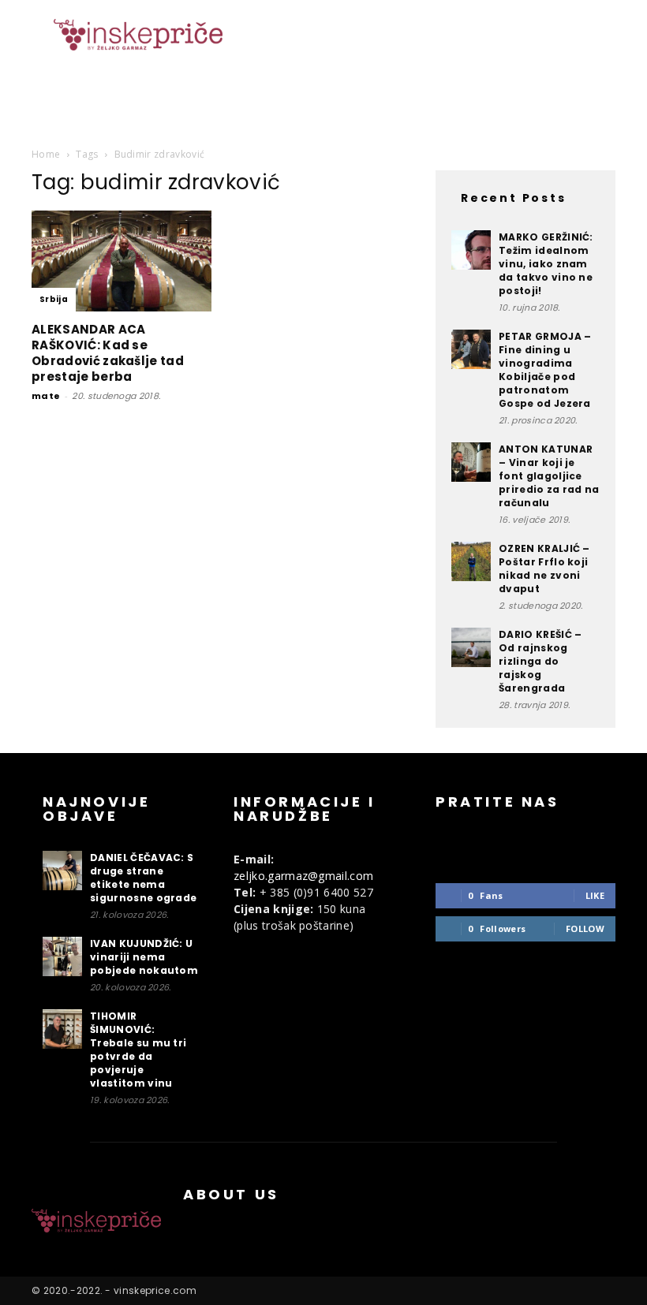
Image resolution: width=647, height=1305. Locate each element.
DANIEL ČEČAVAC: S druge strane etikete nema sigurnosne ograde (143, 877)
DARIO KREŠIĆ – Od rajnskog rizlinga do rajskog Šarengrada (540, 661)
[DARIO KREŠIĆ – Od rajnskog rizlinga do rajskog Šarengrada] (471, 647)
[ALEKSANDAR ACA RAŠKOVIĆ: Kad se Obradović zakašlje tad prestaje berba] (121, 261)
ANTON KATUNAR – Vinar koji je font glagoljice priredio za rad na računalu (549, 475)
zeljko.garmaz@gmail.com (303, 875)
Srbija (53, 299)
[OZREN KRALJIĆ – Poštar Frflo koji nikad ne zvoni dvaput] (471, 561)
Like (594, 895)
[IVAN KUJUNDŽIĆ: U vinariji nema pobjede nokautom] (62, 956)
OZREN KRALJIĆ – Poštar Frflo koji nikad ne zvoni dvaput (544, 568)
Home (46, 154)
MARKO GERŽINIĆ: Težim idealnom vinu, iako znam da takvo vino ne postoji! (546, 263)
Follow (585, 928)
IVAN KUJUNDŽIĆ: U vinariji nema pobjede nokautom (144, 957)
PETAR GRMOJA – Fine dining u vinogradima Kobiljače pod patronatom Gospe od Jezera (545, 370)
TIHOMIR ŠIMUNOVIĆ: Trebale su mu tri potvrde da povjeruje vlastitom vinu (138, 1049)
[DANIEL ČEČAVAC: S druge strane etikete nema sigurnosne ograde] (62, 870)
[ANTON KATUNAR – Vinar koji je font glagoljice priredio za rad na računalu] (471, 462)
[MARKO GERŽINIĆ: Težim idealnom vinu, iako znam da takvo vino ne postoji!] (471, 250)
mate (46, 396)
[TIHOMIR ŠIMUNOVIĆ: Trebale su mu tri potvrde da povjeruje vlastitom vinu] (62, 1029)
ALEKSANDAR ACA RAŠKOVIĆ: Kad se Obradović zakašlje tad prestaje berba (108, 353)
